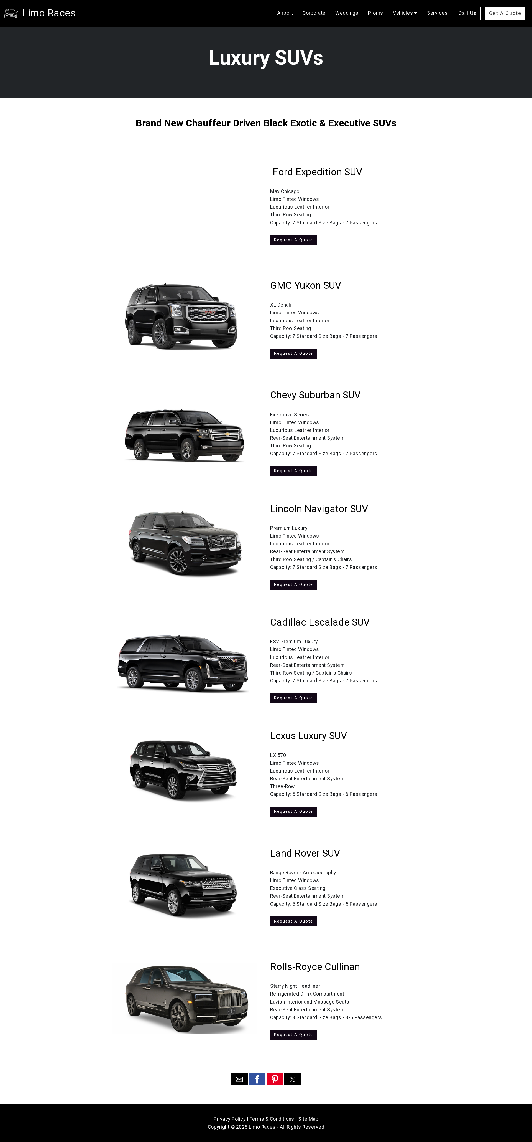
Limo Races (49, 13)
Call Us (468, 13)
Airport (285, 13)
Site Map (308, 1119)
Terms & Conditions (272, 1119)
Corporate (314, 13)
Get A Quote (505, 13)
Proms (375, 13)
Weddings (346, 13)
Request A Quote (293, 240)
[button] (239, 1079)
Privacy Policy (229, 1119)
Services (437, 13)
